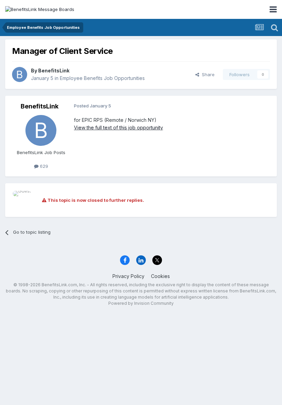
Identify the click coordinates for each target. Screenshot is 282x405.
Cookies (160, 276)
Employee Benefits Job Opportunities (102, 78)
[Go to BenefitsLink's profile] (19, 74)
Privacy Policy (128, 276)
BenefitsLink (53, 70)
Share (207, 74)
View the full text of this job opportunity (118, 127)
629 (43, 166)
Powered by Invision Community (141, 303)
